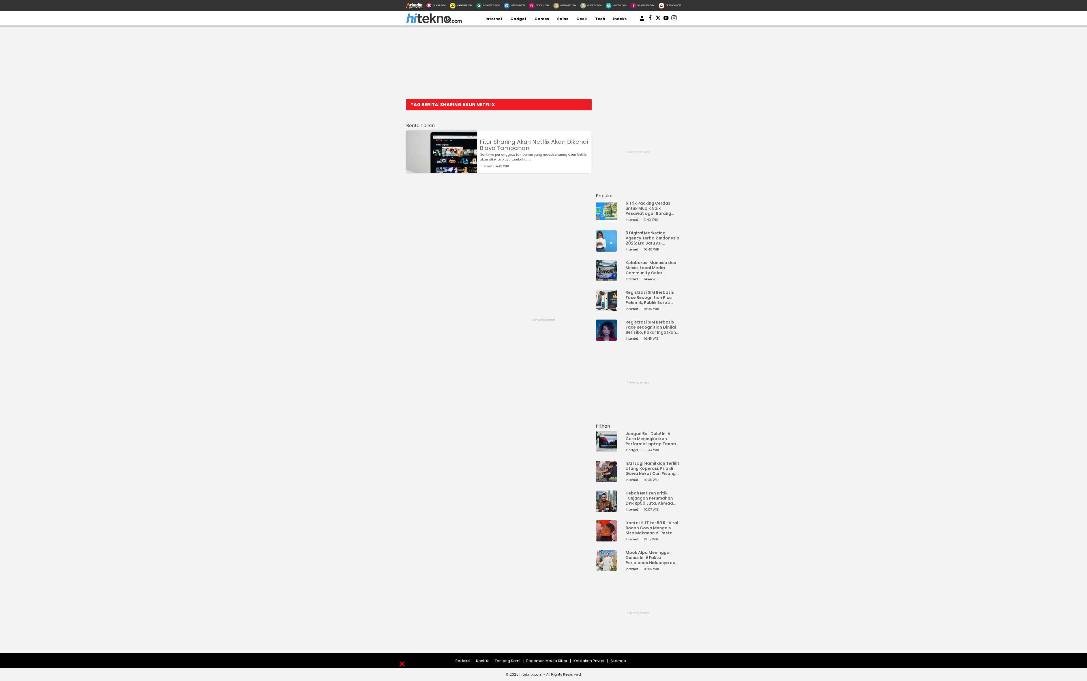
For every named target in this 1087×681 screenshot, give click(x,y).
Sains (562, 19)
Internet (493, 19)
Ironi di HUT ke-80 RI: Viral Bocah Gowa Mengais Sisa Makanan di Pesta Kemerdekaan (652, 528)
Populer (604, 195)
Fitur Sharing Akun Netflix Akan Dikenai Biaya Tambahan (534, 145)
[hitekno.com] (434, 22)
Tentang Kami (507, 660)
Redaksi (462, 660)
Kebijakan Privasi (589, 660)
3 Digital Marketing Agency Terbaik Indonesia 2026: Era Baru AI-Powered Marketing (652, 238)
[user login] (642, 21)
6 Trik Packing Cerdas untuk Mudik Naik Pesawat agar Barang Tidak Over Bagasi (648, 208)
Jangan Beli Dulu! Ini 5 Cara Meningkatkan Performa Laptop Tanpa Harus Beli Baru (651, 438)
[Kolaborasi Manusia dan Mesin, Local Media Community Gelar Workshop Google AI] (606, 278)
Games (541, 19)
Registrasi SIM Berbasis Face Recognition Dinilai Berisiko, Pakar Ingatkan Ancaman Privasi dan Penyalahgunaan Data (651, 327)
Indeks (620, 19)
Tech (600, 19)
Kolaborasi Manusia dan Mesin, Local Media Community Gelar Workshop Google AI (651, 267)
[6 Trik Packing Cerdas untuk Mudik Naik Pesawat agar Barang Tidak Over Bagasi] (606, 219)
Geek (581, 19)
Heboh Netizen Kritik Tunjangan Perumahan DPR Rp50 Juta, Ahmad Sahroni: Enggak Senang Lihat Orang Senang (651, 498)
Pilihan (603, 426)
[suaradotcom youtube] (666, 19)
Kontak (482, 660)
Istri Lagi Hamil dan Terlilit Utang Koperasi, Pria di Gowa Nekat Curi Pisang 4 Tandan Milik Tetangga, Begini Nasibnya (652, 468)
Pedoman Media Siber (547, 660)
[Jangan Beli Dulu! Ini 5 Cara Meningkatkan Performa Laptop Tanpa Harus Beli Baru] (606, 449)
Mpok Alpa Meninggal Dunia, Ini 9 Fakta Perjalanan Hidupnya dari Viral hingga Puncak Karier (652, 557)
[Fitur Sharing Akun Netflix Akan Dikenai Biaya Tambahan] (441, 170)
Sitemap (618, 660)
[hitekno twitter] (658, 19)
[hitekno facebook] (650, 19)
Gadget (518, 19)
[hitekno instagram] (674, 19)
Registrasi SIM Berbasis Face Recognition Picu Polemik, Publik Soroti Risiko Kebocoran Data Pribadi (650, 297)
